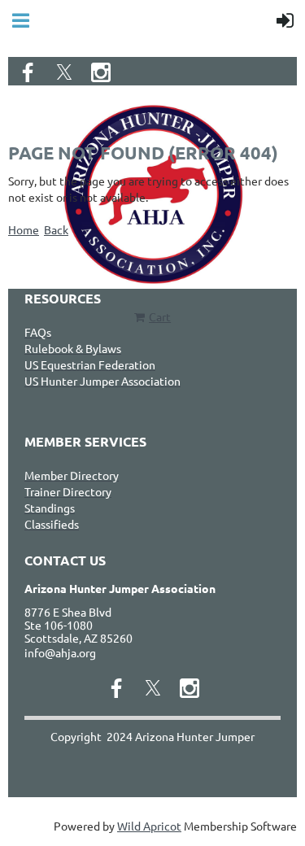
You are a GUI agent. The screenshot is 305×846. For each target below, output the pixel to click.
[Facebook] (27, 72)
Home (23, 229)
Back (56, 229)
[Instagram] (100, 72)
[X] (64, 72)
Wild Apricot (149, 825)
